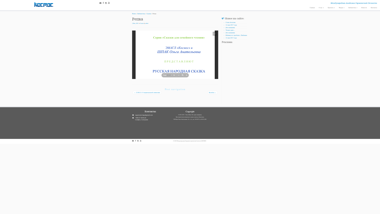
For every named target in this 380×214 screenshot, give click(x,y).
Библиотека (352, 7)
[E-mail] (101, 3)
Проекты (331, 7)
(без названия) (230, 27)
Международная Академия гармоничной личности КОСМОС (191, 140)
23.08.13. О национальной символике (147, 92)
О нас (321, 7)
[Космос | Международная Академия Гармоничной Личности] (44, 5)
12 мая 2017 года (231, 25)
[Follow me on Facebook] (104, 3)
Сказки (149, 13)
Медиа (341, 7)
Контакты (374, 7)
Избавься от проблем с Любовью (236, 35)
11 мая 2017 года (231, 38)
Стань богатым (230, 22)
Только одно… (230, 30)
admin (146, 23)
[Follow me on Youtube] (109, 3)
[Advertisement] (235, 74)
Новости (364, 7)
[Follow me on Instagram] (106, 3)
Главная (312, 7)
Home (134, 13)
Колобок (212, 92)
